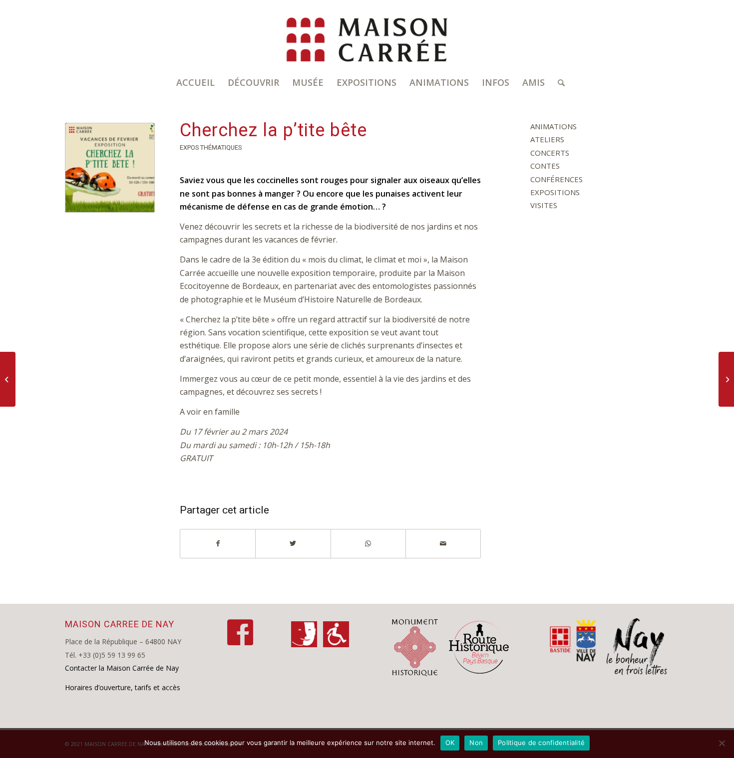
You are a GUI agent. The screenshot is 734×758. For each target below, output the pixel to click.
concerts (549, 153)
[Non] (722, 743)
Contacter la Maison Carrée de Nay (122, 668)
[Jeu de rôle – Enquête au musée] (726, 379)
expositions (555, 192)
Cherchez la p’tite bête (273, 130)
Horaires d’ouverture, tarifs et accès (122, 687)
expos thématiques (211, 147)
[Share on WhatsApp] (368, 543)
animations (553, 126)
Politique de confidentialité (541, 743)
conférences (556, 179)
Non (476, 743)
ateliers (547, 139)
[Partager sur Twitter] (293, 543)
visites (543, 205)
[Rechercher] (558, 82)
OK (450, 743)
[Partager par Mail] (443, 543)
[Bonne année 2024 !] (7, 379)
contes (545, 166)
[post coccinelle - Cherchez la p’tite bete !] (110, 168)
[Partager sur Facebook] (217, 543)
